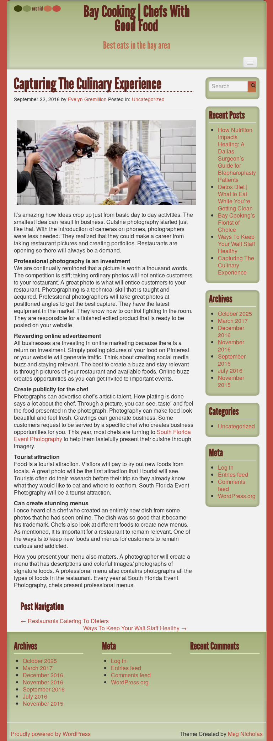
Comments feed (231, 485)
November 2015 (231, 381)
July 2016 (230, 370)
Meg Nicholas (245, 734)
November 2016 (231, 345)
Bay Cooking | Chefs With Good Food (137, 18)
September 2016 (232, 359)
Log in (226, 467)
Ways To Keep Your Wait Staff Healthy (135, 628)
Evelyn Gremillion (87, 99)
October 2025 (235, 313)
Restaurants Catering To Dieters (65, 621)
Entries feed (233, 474)
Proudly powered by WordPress (51, 734)
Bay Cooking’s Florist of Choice (236, 222)
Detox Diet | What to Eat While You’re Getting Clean (235, 197)
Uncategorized (148, 99)
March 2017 (233, 321)
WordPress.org (237, 496)
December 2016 (231, 331)
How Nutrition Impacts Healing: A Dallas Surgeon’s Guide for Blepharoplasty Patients (237, 155)
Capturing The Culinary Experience (236, 265)
